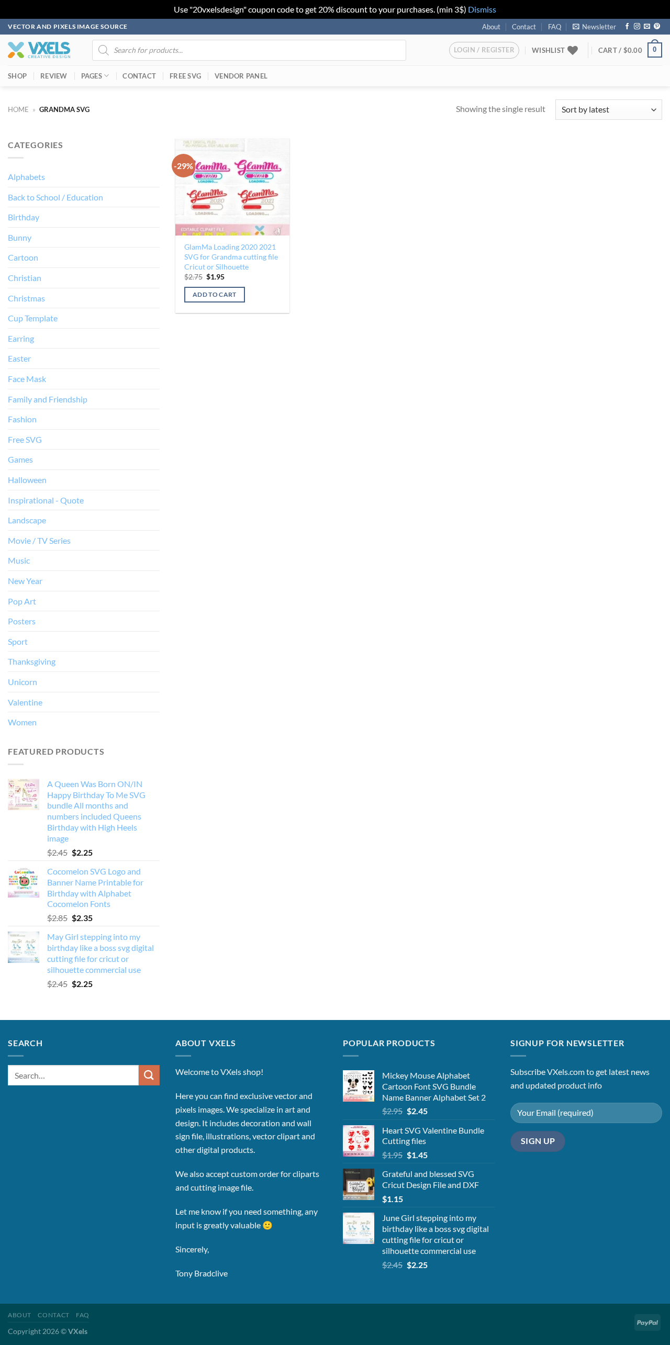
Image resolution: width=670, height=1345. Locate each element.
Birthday (23, 217)
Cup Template (33, 318)
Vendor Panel (241, 76)
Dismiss (482, 9)
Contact (524, 27)
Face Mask (27, 379)
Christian (24, 278)
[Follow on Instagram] (637, 26)
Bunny (19, 237)
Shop (17, 76)
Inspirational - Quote (46, 500)
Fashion (22, 419)
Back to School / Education (55, 197)
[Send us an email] (647, 26)
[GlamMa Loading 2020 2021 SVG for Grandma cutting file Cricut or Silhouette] (232, 187)
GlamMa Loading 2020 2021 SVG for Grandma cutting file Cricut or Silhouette (231, 256)
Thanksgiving (31, 661)
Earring (21, 338)
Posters (22, 621)
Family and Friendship (47, 399)
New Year (25, 581)
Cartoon (23, 257)
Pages (91, 76)
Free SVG (185, 76)
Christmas (26, 298)
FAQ (554, 27)
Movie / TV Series (39, 540)
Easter (19, 358)
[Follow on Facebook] (627, 26)
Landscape (27, 520)
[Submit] (149, 1075)
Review (54, 76)
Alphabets (26, 177)
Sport (18, 641)
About (491, 27)
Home (18, 109)
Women (22, 722)
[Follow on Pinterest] (657, 26)
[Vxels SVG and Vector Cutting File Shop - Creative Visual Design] (39, 50)
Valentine (25, 702)
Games (20, 459)
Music (19, 560)
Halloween (27, 480)
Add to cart (215, 294)
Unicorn (22, 682)
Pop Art (22, 601)
